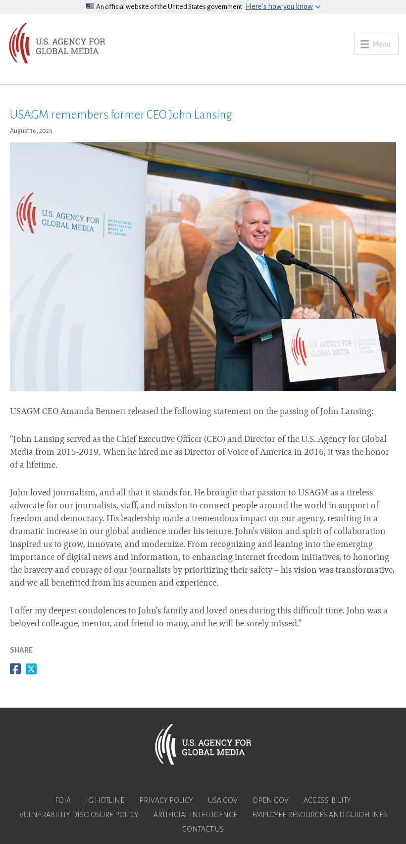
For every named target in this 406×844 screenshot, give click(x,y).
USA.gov (223, 800)
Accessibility (327, 800)
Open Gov (271, 800)
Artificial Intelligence (195, 815)
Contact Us (203, 829)
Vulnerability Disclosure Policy (79, 815)
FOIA (63, 800)
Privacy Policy (166, 800)
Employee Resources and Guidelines (319, 815)
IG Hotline (105, 800)
